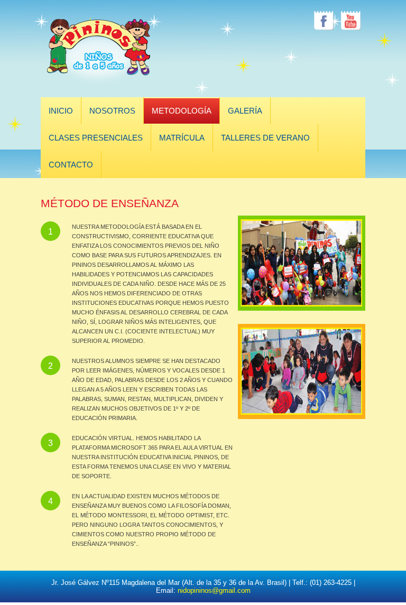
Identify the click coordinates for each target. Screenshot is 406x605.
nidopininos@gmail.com (214, 590)
